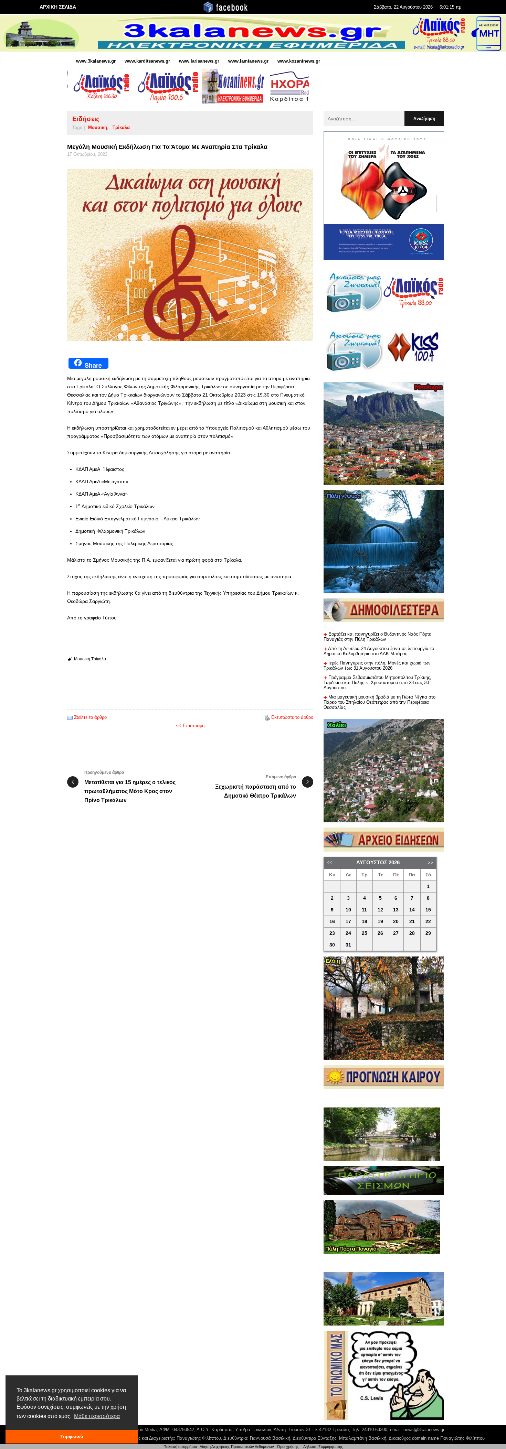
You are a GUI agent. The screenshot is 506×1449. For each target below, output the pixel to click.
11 (364, 909)
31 (348, 945)
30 (332, 945)
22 (428, 921)
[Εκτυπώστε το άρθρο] (267, 717)
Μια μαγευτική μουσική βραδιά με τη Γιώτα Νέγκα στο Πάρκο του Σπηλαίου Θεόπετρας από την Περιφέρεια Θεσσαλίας (379, 702)
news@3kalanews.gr (423, 1429)
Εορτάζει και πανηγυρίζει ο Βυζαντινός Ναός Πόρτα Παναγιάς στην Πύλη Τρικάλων (378, 636)
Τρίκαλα (121, 127)
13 (396, 909)
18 (364, 921)
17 (348, 921)
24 (348, 933)
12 (380, 909)
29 (428, 933)
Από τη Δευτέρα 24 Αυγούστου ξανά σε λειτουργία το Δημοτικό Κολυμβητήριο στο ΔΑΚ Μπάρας (379, 651)
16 (332, 921)
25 (364, 933)
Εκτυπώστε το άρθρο (292, 717)
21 (412, 921)
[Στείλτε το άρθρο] (70, 717)
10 (348, 909)
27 (396, 933)
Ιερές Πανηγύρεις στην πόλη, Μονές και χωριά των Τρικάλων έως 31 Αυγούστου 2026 (377, 665)
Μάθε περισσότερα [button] (97, 1416)
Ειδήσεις (85, 118)
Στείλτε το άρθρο (90, 717)
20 (396, 921)
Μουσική (97, 127)
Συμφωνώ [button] (71, 1436)
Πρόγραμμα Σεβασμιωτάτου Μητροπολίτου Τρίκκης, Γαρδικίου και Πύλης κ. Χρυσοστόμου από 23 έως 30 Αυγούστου (377, 682)
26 (380, 933)
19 (380, 921)
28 (412, 933)
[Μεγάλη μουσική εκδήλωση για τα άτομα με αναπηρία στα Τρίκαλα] (190, 255)
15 (428, 909)
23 (332, 933)
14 (412, 909)
